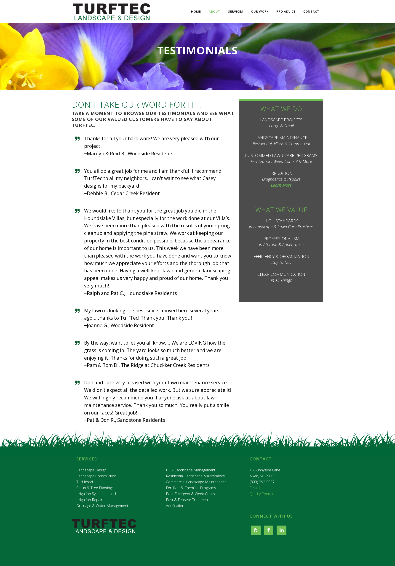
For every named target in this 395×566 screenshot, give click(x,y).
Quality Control (262, 493)
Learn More (281, 185)
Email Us (256, 487)
